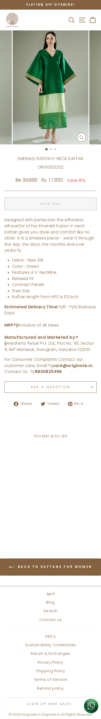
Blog (50, 602)
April (50, 593)
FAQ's (50, 636)
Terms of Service (50, 679)
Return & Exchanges (50, 653)
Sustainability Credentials (50, 645)
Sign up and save (49, 704)
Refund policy (50, 688)
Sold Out (22, 526)
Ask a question (50, 387)
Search (50, 611)
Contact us (50, 619)
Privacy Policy (50, 662)
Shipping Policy (50, 671)
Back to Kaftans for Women (54, 566)
